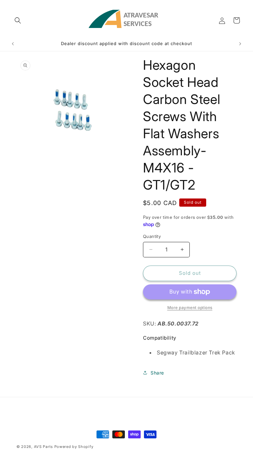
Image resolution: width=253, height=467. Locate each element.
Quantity (152, 236)
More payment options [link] (189, 307)
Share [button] (157, 373)
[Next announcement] (240, 44)
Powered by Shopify (74, 446)
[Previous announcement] (13, 44)
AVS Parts (43, 446)
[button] (18, 20)
